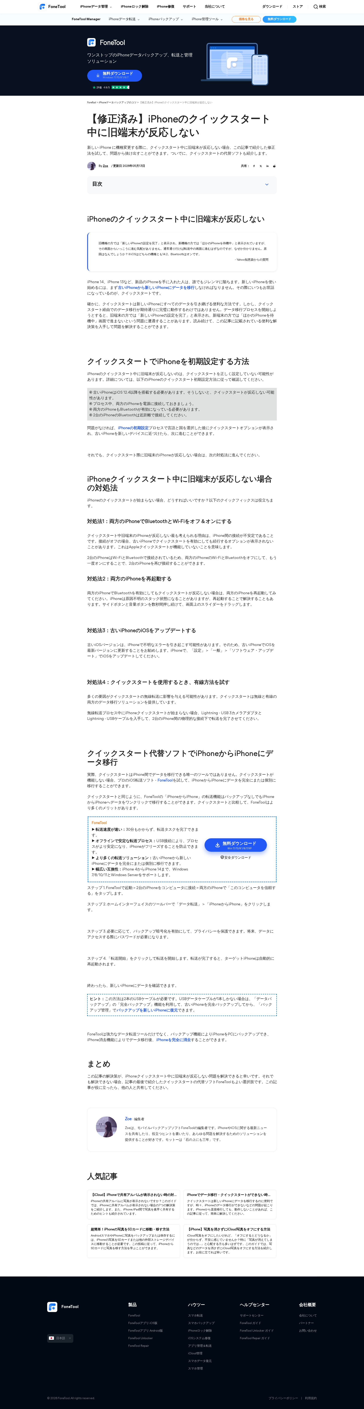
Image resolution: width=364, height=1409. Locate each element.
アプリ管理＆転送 (200, 1346)
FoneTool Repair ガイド (255, 1338)
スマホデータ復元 (200, 1361)
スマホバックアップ (201, 1323)
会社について (308, 1315)
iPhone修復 (165, 6)
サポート (189, 6)
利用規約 (311, 1398)
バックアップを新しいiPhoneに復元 (147, 1010)
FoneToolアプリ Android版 (145, 1330)
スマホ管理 (195, 1368)
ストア (298, 6)
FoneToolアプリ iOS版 (142, 1323)
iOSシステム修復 (199, 1338)
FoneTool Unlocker (140, 1338)
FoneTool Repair (138, 1346)
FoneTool (91, 102)
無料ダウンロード (279, 19)
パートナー (306, 1323)
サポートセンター (252, 1315)
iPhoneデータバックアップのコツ (117, 102)
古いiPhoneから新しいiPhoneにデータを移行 (156, 288)
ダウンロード (272, 6)
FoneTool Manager (86, 19)
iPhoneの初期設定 (133, 428)
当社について (215, 6)
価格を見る (246, 19)
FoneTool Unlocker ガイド (257, 1330)
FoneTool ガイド (250, 1323)
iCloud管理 (195, 1353)
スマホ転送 (195, 1315)
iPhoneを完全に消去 (173, 1040)
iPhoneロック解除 (135, 6)
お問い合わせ (308, 1330)
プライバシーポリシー (283, 1398)
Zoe (105, 166)
